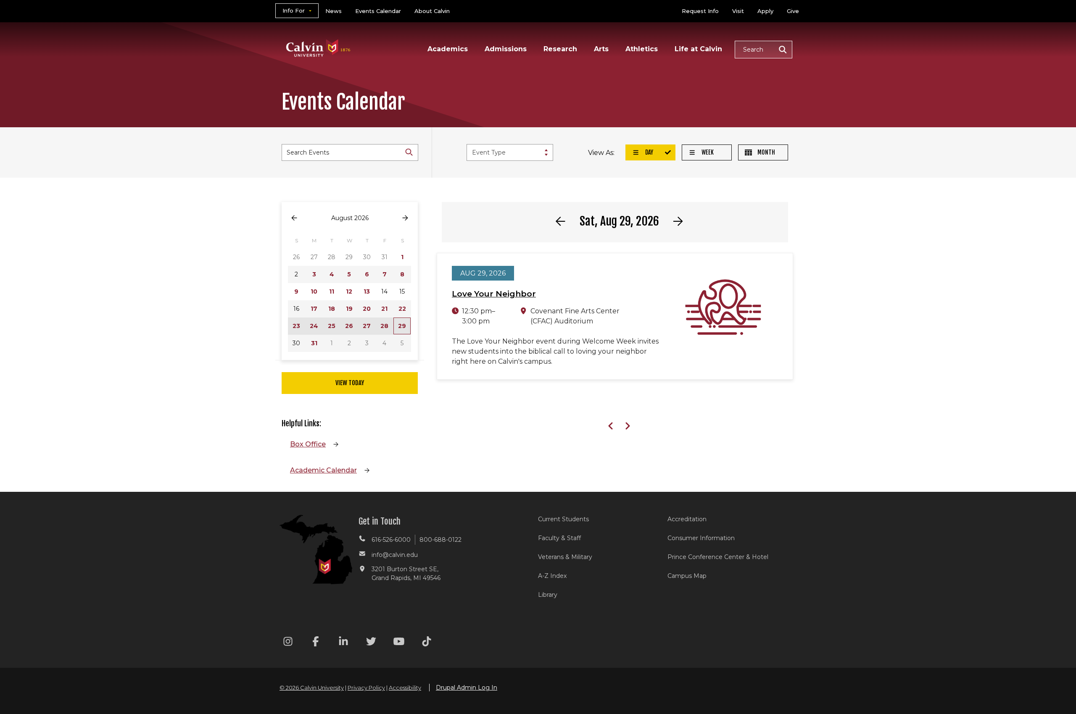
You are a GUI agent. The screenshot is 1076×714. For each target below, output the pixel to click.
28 (384, 326)
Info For (293, 10)
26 (349, 326)
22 (402, 308)
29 (402, 326)
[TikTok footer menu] (426, 643)
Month (765, 152)
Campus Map (687, 576)
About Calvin (432, 11)
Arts (601, 49)
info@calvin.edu (395, 555)
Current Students (563, 519)
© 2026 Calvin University (312, 687)
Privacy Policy (366, 687)
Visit (738, 11)
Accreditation (687, 519)
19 (349, 308)
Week (707, 152)
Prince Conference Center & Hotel (717, 557)
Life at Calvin (698, 49)
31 (314, 343)
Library (547, 594)
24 (314, 326)
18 (331, 308)
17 (314, 308)
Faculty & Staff (559, 538)
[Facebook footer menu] (315, 643)
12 (349, 291)
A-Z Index (552, 576)
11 (331, 291)
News (333, 11)
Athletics (641, 49)
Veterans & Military (565, 557)
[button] (763, 49)
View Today (349, 383)
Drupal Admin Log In (466, 687)
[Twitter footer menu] (371, 643)
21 (384, 308)
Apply (765, 11)
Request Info (700, 11)
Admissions (506, 49)
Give (793, 11)
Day (648, 152)
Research (560, 49)
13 (367, 291)
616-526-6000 (391, 539)
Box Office (308, 444)
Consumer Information (701, 538)
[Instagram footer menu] (288, 643)
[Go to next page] (405, 218)
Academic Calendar (323, 470)
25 (331, 326)
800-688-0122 (440, 539)
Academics (447, 49)
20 (367, 308)
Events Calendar (378, 11)
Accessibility (405, 687)
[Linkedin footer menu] (343, 643)
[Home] (318, 37)
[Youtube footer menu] (399, 643)
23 (296, 326)
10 (314, 291)
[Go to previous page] (294, 218)
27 (367, 326)
